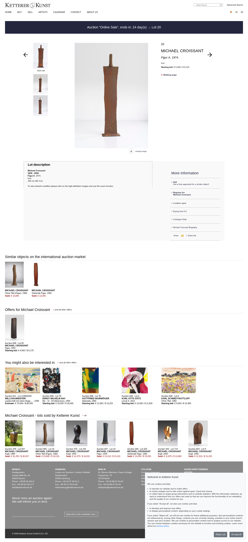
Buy (19, 12)
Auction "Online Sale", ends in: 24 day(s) (117, 27)
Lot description (39, 164)
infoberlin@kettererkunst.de (110, 487)
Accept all (236, 534)
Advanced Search (235, 5)
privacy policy (163, 526)
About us (92, 12)
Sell (30, 12)
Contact (76, 12)
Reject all (220, 534)
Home (8, 12)
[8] (26, 55)
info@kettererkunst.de (22, 487)
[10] (210, 55)
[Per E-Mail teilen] (181, 236)
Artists (43, 12)
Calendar (59, 12)
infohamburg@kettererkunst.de (69, 487)
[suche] (221, 5)
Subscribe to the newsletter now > (81, 514)
